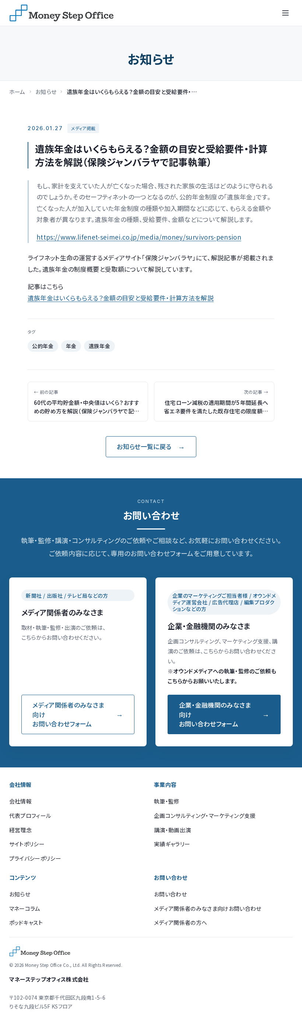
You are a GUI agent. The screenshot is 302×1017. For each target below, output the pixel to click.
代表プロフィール (30, 815)
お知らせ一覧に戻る (144, 446)
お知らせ (45, 92)
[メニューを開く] (285, 13)
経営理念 (20, 830)
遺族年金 (99, 346)
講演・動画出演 (172, 830)
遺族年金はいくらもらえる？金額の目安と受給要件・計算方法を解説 (121, 297)
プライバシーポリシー (35, 858)
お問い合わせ (170, 894)
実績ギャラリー (172, 844)
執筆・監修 (167, 801)
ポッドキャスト (26, 922)
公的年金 (42, 346)
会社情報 (20, 801)
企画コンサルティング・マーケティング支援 (205, 815)
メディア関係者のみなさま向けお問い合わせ (207, 908)
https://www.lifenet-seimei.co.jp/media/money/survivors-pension (138, 237)
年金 (71, 346)
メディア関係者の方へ (180, 922)
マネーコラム (25, 908)
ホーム (17, 92)
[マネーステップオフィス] (61, 13)
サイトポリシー (27, 844)
